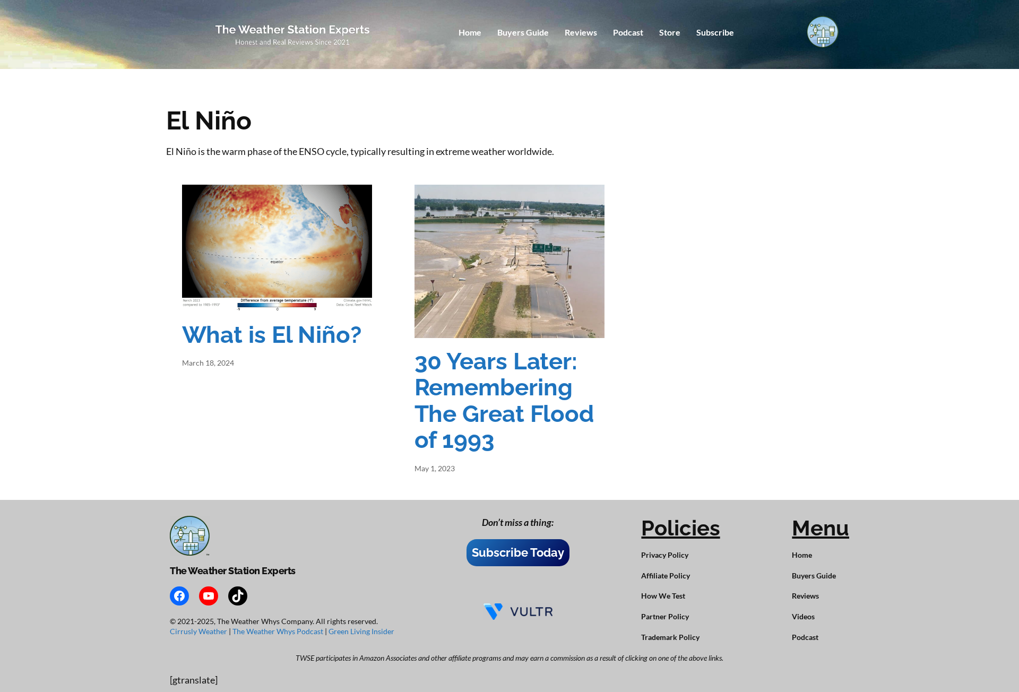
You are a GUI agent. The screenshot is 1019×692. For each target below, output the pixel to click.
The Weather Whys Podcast (278, 631)
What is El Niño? (271, 335)
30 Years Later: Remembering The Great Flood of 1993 (504, 400)
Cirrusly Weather (199, 631)
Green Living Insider (361, 631)
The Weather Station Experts (233, 570)
